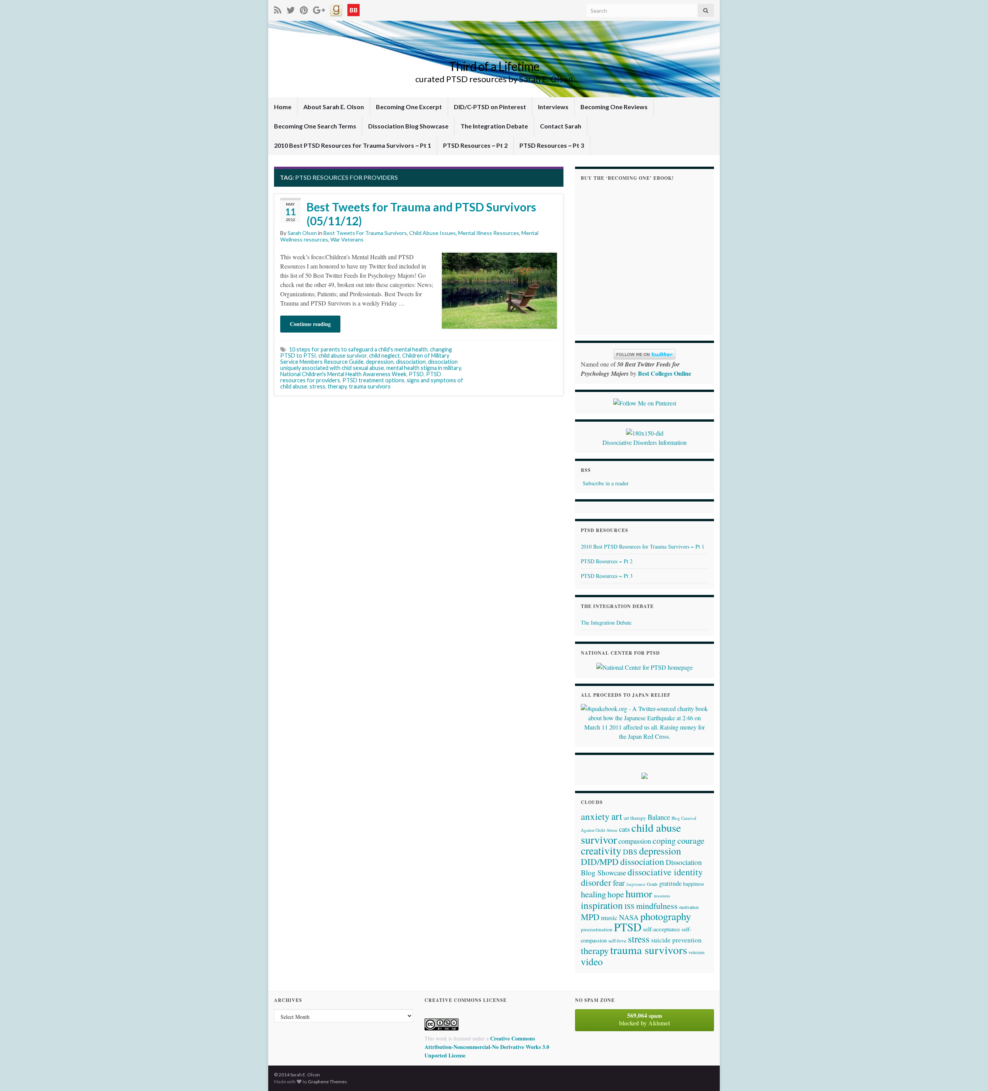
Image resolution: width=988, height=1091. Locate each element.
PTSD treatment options (373, 380)
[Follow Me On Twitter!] (290, 8)
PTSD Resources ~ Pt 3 (551, 145)
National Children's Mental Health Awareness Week (343, 374)
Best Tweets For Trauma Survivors (365, 233)
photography (665, 916)
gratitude (670, 883)
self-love (617, 940)
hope (615, 894)
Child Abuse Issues (432, 233)
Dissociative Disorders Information (644, 442)
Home (282, 106)
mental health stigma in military (423, 368)
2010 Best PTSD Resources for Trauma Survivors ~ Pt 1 (352, 145)
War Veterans (347, 239)
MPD (590, 916)
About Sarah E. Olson (333, 106)
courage (690, 840)
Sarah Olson (302, 233)
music (609, 917)
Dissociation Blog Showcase (408, 126)
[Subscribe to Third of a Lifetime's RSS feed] (277, 8)
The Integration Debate (494, 126)
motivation (689, 907)
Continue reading (310, 324)
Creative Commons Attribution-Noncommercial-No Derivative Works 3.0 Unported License (487, 1046)
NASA (629, 917)
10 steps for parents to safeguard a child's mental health (358, 349)
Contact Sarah (560, 126)
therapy (337, 386)
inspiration (602, 905)
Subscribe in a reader (606, 483)
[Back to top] (970, 1073)
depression (380, 361)
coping (664, 840)
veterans (697, 952)
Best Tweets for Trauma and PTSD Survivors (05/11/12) (421, 214)
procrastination (596, 929)
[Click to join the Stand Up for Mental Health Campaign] (644, 432)
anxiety (595, 816)
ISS (629, 906)
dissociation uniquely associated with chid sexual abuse (369, 364)
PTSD (416, 374)
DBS (630, 851)
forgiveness (635, 884)
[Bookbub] (353, 8)
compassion (634, 841)
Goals (652, 884)
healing (593, 894)
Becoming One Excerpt (409, 106)
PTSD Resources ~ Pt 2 (475, 145)
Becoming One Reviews (614, 106)
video (592, 961)
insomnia (662, 895)
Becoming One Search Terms (315, 126)
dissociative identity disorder (642, 877)
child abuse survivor (342, 355)
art (616, 815)
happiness (693, 883)
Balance (659, 817)
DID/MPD (600, 861)
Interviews (553, 106)
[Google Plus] (319, 8)
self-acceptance (661, 929)
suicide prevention (676, 940)
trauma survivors (370, 386)
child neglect (384, 355)
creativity (601, 850)
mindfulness (657, 905)
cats (624, 829)
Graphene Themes (327, 1081)
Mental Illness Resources (488, 233)
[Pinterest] (304, 8)
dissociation (411, 361)
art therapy (635, 817)
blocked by (644, 1019)
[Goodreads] (336, 8)
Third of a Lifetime (494, 66)
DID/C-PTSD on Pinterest (490, 106)
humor (639, 893)
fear (619, 882)
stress (317, 386)
